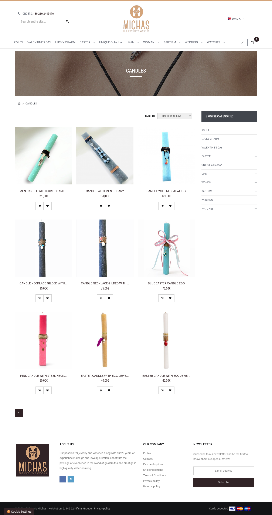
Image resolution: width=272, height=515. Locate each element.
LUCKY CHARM (65, 42)
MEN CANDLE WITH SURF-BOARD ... (43, 191)
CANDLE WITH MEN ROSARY (105, 191)
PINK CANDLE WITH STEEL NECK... (43, 375)
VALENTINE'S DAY (39, 42)
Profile (147, 453)
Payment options (153, 464)
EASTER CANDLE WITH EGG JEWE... (105, 375)
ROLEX (18, 42)
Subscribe (223, 482)
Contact (148, 458)
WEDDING (192, 42)
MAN (131, 42)
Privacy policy (151, 480)
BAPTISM (170, 42)
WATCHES (214, 42)
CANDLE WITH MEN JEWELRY (166, 191)
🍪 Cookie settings (19, 511)
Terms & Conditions (155, 475)
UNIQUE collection (111, 42)
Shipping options (153, 469)
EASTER (85, 42)
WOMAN (149, 42)
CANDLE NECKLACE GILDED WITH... (44, 283)
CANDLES (31, 103)
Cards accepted (219, 508)
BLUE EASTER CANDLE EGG (166, 283)
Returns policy (151, 486)
